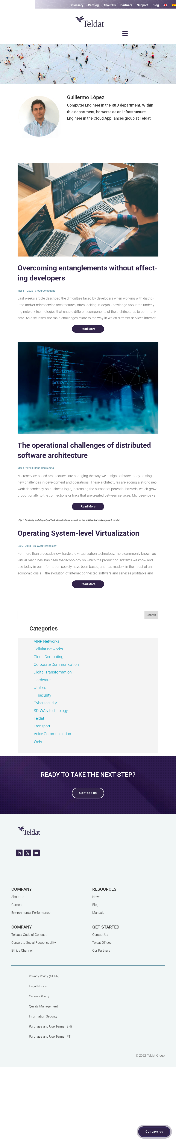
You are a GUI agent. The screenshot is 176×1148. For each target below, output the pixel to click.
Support (142, 5)
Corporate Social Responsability (33, 943)
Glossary (77, 5)
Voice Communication (52, 733)
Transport (42, 726)
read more (88, 329)
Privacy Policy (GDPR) (44, 976)
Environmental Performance (30, 913)
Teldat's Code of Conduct (29, 935)
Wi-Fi (38, 741)
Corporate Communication (56, 664)
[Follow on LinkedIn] (19, 853)
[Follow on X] (27, 853)
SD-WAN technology (44, 545)
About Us (109, 5)
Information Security (43, 1016)
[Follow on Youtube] (36, 853)
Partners (126, 5)
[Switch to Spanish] (174, 6)
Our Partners (101, 950)
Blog (156, 5)
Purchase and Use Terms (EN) (50, 1026)
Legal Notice (38, 986)
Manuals (98, 913)
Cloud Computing (45, 290)
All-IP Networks (46, 641)
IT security (42, 695)
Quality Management (43, 1006)
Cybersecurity (45, 703)
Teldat (39, 718)
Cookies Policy (39, 996)
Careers (17, 905)
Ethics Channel (21, 950)
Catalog (93, 5)
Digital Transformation (53, 672)
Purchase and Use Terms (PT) (50, 1036)
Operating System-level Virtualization (78, 533)
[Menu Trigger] (125, 33)
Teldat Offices (102, 943)
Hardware (42, 680)
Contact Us (100, 935)
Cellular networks (48, 649)
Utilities (40, 687)
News (96, 897)
